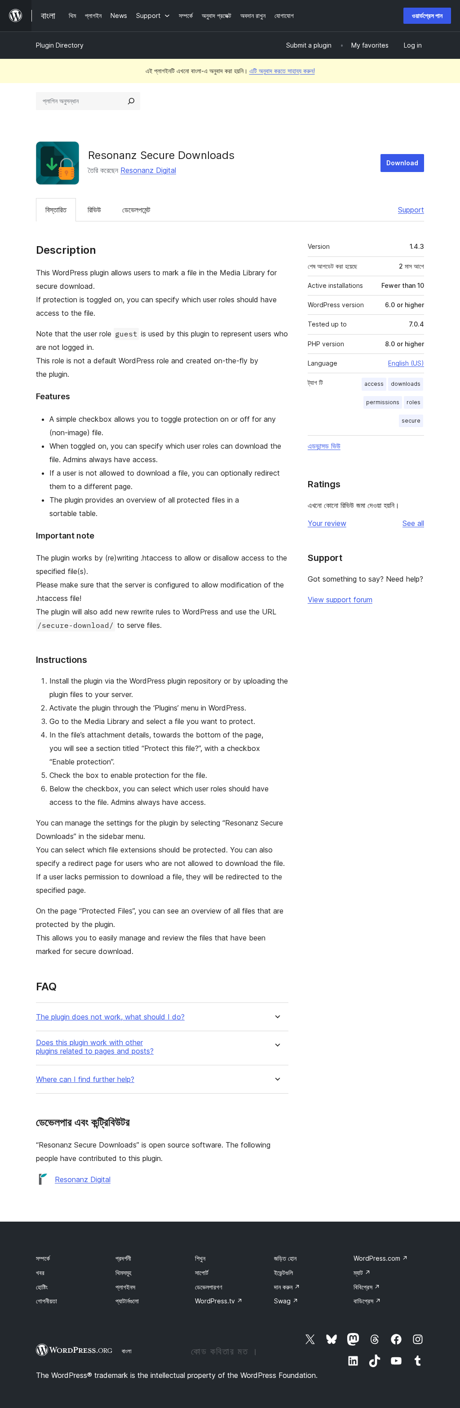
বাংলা (127, 1351)
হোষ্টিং (42, 1287)
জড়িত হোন (285, 1258)
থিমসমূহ (123, 1272)
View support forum (340, 599)
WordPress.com (381, 1258)
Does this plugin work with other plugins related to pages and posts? (95, 1046)
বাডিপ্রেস (367, 1301)
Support (411, 209)
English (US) (406, 363)
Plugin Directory (60, 45)
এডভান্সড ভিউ (324, 445)
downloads (405, 383)
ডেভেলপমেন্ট (136, 209)
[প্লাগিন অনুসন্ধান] (131, 101)
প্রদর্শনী (123, 1258)
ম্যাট (362, 1272)
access (374, 383)
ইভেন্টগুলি (283, 1272)
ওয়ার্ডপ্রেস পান (427, 15)
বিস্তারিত (55, 209)
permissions (382, 402)
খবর (40, 1272)
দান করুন (287, 1287)
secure (411, 420)
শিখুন (200, 1258)
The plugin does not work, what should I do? (110, 1017)
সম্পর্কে (43, 1258)
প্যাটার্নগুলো (127, 1301)
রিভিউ (94, 209)
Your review (327, 523)
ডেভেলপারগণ (208, 1287)
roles (413, 402)
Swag (286, 1301)
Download (402, 163)
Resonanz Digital (148, 170)
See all (413, 523)
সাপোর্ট (201, 1272)
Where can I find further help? (85, 1079)
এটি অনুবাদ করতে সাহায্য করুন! (282, 71)
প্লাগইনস (125, 1287)
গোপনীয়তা (46, 1301)
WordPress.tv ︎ (219, 1301)
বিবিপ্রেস (367, 1287)
